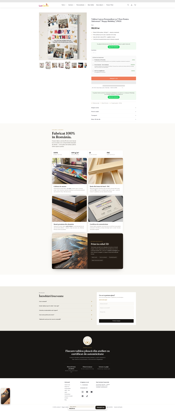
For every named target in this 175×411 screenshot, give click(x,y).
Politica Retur (67, 394)
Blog (65, 399)
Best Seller (91, 5)
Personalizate (80, 5)
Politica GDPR (68, 388)
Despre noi (67, 386)
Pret (92, 25)
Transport (94, 115)
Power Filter (109, 5)
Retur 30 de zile (95, 119)
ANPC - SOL (67, 390)
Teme (63, 5)
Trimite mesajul (116, 320)
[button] (113, 82)
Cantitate (93, 50)
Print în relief (95, 111)
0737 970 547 (114, 47)
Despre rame (95, 107)
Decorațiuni (99, 5)
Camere (70, 5)
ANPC (66, 392)
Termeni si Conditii (69, 396)
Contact (66, 397)
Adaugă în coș (100, 407)
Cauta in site (67, 384)
